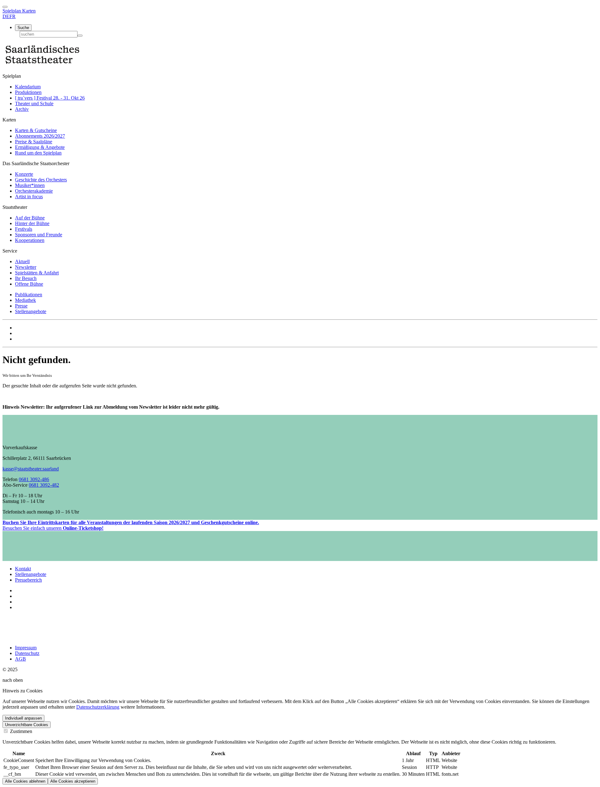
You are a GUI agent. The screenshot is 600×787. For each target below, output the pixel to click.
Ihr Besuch (26, 278)
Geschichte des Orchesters (41, 179)
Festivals (23, 229)
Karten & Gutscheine (36, 130)
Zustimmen (20, 731)
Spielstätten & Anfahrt (37, 272)
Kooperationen (29, 240)
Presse (21, 305)
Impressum (26, 647)
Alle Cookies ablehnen (25, 781)
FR (12, 16)
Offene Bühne (29, 284)
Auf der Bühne (30, 217)
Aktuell (22, 261)
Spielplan (12, 10)
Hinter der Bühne (32, 223)
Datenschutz (27, 653)
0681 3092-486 (34, 479)
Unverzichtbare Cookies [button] (26, 724)
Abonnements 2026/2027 (40, 136)
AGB (20, 659)
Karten (29, 10)
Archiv (22, 109)
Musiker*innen (30, 185)
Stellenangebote (30, 311)
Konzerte (24, 174)
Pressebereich (28, 580)
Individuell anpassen (23, 718)
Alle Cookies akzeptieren (72, 781)
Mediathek (25, 300)
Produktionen (28, 92)
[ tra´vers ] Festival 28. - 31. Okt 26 (50, 98)
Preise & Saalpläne (33, 141)
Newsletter (25, 267)
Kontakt (23, 568)
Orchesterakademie (34, 191)
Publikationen (28, 294)
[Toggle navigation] (5, 7)
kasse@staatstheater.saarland (30, 468)
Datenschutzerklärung (97, 707)
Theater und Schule (34, 103)
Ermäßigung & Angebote (40, 147)
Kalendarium (28, 86)
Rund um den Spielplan (38, 152)
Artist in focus (29, 196)
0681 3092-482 (44, 485)
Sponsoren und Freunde (38, 234)
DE (5, 16)
